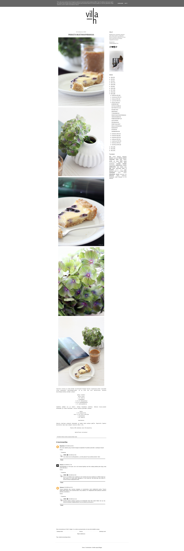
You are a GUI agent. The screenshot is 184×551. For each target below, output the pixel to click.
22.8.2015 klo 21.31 (68, 487)
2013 (112, 148)
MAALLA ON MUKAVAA (117, 126)
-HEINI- (64, 454)
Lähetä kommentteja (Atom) (64, 537)
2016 (112, 92)
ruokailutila (112, 172)
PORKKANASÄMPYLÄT (117, 118)
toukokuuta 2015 (115, 137)
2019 (112, 86)
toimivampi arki (123, 174)
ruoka (76, 436)
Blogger (100, 547)
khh (114, 161)
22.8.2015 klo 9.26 (72, 454)
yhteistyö (111, 178)
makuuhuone (119, 165)
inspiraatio (112, 159)
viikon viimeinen (118, 177)
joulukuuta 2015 (115, 95)
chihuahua (124, 156)
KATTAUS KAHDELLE (116, 106)
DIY (110, 156)
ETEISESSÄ (114, 129)
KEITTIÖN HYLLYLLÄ (116, 107)
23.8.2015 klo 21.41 (72, 499)
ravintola (118, 171)
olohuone (112, 167)
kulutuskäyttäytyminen (113, 162)
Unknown (62, 487)
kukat (125, 161)
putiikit (125, 169)
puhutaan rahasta (118, 169)
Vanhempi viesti (102, 531)
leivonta (66, 436)
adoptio (114, 156)
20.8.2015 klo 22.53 (69, 445)
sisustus (112, 174)
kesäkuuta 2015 (115, 135)
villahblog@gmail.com (113, 43)
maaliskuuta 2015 (116, 141)
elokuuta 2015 (115, 102)
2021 (112, 82)
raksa (115, 171)
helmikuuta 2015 (115, 142)
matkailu (124, 165)
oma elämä (120, 167)
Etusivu (81, 531)
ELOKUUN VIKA (115, 104)
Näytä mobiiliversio (81, 533)
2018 (112, 88)
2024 (112, 77)
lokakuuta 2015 (115, 99)
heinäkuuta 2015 (115, 133)
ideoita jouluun (122, 158)
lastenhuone (111, 163)
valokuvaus (124, 175)
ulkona (118, 175)
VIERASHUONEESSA (116, 116)
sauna (119, 172)
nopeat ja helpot (71, 436)
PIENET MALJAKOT (116, 124)
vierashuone (111, 177)
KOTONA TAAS (115, 109)
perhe (113, 168)
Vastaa (61, 449)
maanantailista (112, 165)
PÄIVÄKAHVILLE (115, 122)
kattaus (124, 159)
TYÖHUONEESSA (115, 113)
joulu (117, 159)
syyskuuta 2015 (115, 100)
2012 (112, 150)
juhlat (121, 159)
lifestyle (124, 163)
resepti (121, 171)
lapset (125, 162)
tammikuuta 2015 (115, 144)
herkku (62, 436)
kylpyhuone (120, 162)
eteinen (111, 158)
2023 (112, 79)
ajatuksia (119, 156)
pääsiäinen (111, 171)
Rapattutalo (62, 445)
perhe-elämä (118, 168)
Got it (126, 3)
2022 (112, 81)
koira (117, 161)
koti (121, 161)
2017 (112, 90)
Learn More (120, 3)
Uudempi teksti (60, 531)
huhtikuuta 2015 (115, 139)
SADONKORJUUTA (116, 131)
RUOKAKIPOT (115, 127)
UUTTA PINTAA (115, 120)
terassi (117, 174)
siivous (125, 172)
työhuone (111, 175)
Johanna (62, 464)
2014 (112, 147)
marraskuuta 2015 (116, 97)
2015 (112, 93)
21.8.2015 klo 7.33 (68, 464)
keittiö (110, 161)
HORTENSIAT (115, 111)
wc (125, 177)
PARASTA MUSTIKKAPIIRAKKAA (119, 115)
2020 (112, 84)
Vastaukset (63, 452)
